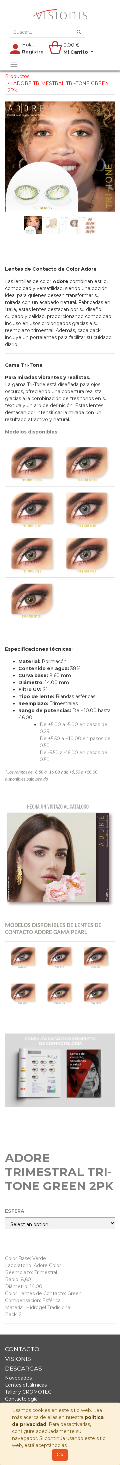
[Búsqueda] (79, 32)
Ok (60, 1455)
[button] (13, 166)
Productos (17, 76)
